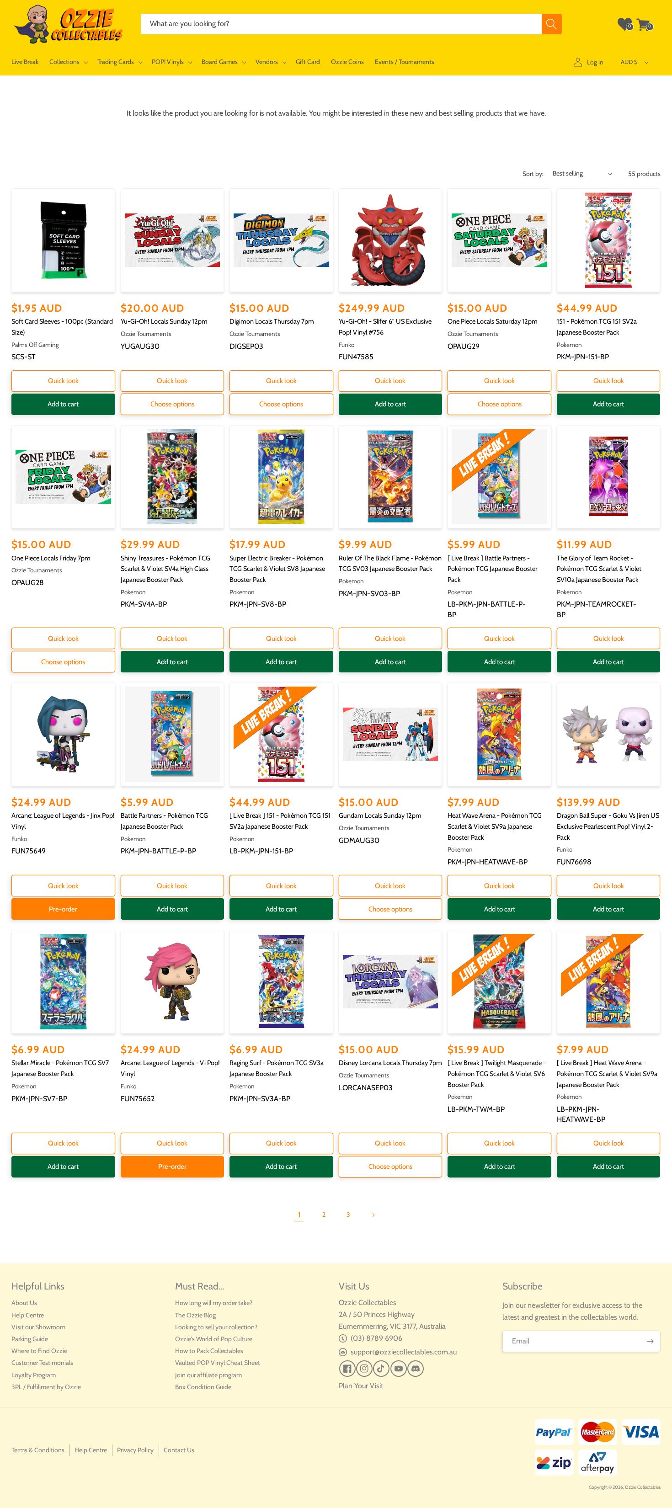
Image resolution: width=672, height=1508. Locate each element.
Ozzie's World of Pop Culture (213, 1339)
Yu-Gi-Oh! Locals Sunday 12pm (164, 321)
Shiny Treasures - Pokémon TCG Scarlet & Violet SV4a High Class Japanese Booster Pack (165, 569)
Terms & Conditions (37, 1450)
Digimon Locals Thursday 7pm (271, 321)
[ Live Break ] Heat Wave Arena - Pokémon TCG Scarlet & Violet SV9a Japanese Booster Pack (607, 1073)
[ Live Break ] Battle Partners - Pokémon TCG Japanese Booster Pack (493, 569)
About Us (24, 1303)
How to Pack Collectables (209, 1351)
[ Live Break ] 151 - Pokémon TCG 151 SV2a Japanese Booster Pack (280, 821)
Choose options (172, 404)
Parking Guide (29, 1339)
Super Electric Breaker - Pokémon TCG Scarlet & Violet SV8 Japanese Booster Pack (277, 569)
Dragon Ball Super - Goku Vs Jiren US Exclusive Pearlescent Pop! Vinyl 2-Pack (608, 826)
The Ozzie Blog (195, 1315)
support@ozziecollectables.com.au (404, 1352)
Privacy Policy (135, 1450)
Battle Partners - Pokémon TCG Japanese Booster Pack (164, 821)
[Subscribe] (650, 1341)
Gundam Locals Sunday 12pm (380, 815)
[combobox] (351, 24)
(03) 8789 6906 (376, 1338)
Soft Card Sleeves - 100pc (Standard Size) (62, 326)
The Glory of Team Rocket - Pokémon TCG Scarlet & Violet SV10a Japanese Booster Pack (599, 569)
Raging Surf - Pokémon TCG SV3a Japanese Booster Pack (276, 1068)
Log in (595, 62)
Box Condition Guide (203, 1387)
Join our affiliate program (208, 1375)
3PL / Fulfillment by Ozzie (46, 1387)
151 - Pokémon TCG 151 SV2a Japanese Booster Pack (597, 326)
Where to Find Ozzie (39, 1351)
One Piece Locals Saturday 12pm (493, 321)
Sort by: (533, 174)
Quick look (63, 381)
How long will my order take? (213, 1303)
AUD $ (629, 61)
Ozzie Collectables (643, 1487)
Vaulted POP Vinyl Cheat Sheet (217, 1363)
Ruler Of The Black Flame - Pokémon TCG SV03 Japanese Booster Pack (390, 563)
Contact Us (179, 1450)
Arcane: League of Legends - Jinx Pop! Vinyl (63, 821)
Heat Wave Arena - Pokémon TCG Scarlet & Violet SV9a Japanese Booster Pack (495, 826)
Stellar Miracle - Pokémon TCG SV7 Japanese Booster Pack (60, 1068)
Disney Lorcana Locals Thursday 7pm (390, 1063)
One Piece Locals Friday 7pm (51, 558)
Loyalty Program (33, 1375)
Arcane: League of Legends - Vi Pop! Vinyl (170, 1068)
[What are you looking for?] (552, 24)
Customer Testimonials (42, 1363)
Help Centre (27, 1315)
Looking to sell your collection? (216, 1327)
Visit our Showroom (38, 1327)
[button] (68, 62)
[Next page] (373, 1215)
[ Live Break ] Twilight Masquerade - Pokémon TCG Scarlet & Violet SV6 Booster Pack (497, 1073)
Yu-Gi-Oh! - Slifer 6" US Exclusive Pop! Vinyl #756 (385, 326)
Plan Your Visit (361, 1385)
